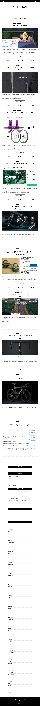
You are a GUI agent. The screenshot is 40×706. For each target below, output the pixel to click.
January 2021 (10, 643)
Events (17, 292)
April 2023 (10, 584)
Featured (19, 23)
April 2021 (10, 637)
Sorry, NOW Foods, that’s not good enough (15, 480)
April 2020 (10, 663)
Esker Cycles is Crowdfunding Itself (20, 163)
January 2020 (10, 670)
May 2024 (10, 557)
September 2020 (11, 652)
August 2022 (10, 601)
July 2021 (10, 630)
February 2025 (10, 538)
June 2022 (10, 606)
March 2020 (10, 665)
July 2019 (10, 683)
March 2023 (10, 586)
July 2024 (10, 553)
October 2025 (10, 529)
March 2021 (10, 639)
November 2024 (11, 544)
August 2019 (10, 681)
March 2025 (10, 535)
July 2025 (10, 531)
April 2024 (10, 560)
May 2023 (10, 582)
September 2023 (11, 573)
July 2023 (10, 577)
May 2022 (10, 608)
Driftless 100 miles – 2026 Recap (13, 476)
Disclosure (10, 470)
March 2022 (10, 612)
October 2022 (10, 597)
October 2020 (10, 650)
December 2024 (11, 542)
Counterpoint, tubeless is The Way (21, 500)
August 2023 (10, 575)
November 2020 (11, 648)
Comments (8, 60)
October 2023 (10, 571)
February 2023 (10, 588)
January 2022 (10, 617)
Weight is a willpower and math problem (15, 478)
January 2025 (10, 540)
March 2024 (10, 562)
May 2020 (10, 661)
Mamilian (20, 7)
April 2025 (10, 533)
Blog (15, 23)
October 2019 (10, 676)
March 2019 (10, 692)
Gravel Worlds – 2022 (20, 294)
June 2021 (10, 632)
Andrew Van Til (32, 60)
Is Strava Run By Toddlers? (12, 483)
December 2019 (11, 672)
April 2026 (10, 524)
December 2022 (11, 593)
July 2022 (10, 604)
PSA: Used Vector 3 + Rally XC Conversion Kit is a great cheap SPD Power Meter (20, 253)
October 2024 (10, 546)
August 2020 (10, 654)
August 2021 (10, 628)
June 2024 (10, 555)
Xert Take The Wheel (20, 25)
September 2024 (11, 549)
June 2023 (10, 579)
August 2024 (10, 551)
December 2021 (11, 619)
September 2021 (11, 626)
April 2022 (10, 610)
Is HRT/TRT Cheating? (12, 485)
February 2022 (10, 615)
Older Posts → (35, 462)
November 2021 (11, 621)
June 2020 (10, 659)
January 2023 (10, 590)
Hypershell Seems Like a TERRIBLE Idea (21, 491)
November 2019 (11, 674)
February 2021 (10, 641)
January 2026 (10, 527)
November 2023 (11, 568)
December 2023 (11, 566)
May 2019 (10, 687)
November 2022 (11, 595)
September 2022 (11, 599)
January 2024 (10, 564)
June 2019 (10, 685)
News (17, 65)
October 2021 (10, 623)
